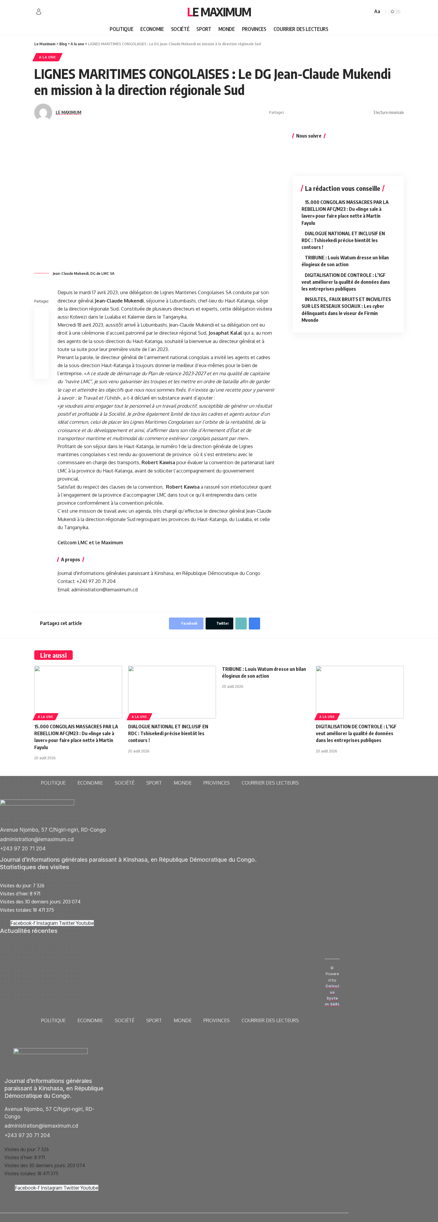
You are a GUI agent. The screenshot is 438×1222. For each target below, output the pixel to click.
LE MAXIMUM (68, 112)
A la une (47, 57)
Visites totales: (16, 910)
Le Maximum (219, 11)
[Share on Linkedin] (318, 112)
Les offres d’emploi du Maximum (34, 953)
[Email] (336, 112)
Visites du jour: (16, 886)
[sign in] (39, 12)
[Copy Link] (345, 112)
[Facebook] (48, 12)
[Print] (355, 112)
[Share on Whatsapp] (309, 112)
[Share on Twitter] (299, 112)
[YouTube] (61, 12)
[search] (367, 12)
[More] (364, 112)
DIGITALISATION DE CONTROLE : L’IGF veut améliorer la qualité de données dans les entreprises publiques (346, 282)
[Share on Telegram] (327, 112)
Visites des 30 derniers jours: (31, 902)
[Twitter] (54, 12)
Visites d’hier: (15, 894)
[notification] (359, 12)
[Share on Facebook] (290, 112)
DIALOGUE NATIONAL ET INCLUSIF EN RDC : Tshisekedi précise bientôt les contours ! (343, 240)
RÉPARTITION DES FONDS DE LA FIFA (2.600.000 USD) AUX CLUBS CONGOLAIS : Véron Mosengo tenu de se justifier (173, 961)
